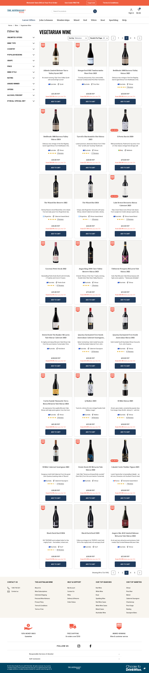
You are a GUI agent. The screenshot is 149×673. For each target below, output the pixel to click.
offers (10, 89)
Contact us (14, 591)
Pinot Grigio (130, 605)
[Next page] (140, 38)
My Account (71, 588)
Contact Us (70, 591)
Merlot (128, 595)
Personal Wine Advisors (42, 598)
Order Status (71, 602)
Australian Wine (101, 612)
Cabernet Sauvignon (132, 598)
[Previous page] (113, 38)
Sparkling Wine (100, 598)
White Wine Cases (101, 605)
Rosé (97, 595)
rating (10, 78)
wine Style (12, 72)
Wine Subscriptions (41, 591)
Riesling (128, 609)
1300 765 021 (15, 588)
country (11, 49)
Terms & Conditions (110, 3)
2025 (125, 71)
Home (10, 25)
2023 (90, 71)
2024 (55, 137)
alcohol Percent (15, 95)
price (9, 66)
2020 (125, 136)
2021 (90, 336)
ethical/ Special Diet (16, 101)
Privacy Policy (39, 602)
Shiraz (128, 588)
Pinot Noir (129, 591)
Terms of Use (39, 609)
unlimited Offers (14, 37)
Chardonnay (130, 602)
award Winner (13, 84)
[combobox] (74, 11)
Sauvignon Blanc (131, 612)
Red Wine (99, 588)
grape (10, 61)
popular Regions (14, 55)
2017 (55, 71)
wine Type (11, 43)
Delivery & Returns (73, 598)
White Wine (99, 591)
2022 (55, 203)
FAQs (69, 595)
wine (16, 25)
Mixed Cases (100, 609)
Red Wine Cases (101, 602)
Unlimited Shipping (41, 595)
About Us (38, 588)
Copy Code (91, 3)
